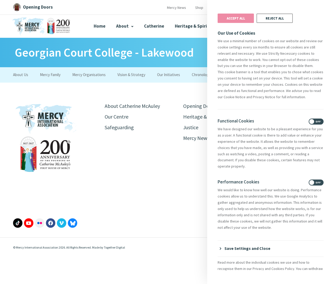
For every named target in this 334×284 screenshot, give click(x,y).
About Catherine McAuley (132, 106)
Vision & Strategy (131, 74)
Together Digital (114, 247)
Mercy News (176, 7)
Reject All (275, 18)
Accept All (236, 18)
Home (99, 26)
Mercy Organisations (89, 74)
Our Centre (116, 116)
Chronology (201, 74)
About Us (20, 74)
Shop (199, 7)
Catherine (154, 26)
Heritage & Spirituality (198, 26)
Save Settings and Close (247, 248)
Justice (190, 127)
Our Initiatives (168, 74)
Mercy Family (50, 74)
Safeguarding (119, 127)
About (122, 26)
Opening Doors (199, 106)
